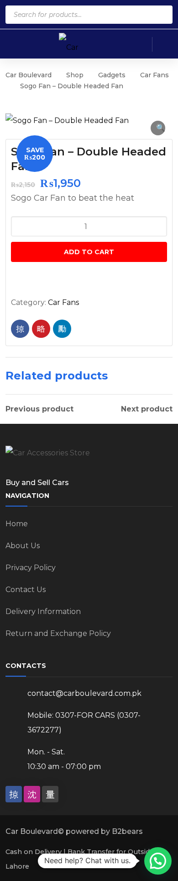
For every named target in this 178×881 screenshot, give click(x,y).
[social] (13, 794)
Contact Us (25, 589)
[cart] (139, 44)
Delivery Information (43, 611)
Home (16, 523)
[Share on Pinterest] (41, 329)
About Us (22, 545)
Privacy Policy (30, 567)
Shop (75, 75)
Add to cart (89, 252)
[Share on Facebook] (20, 329)
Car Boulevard (28, 75)
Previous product (39, 409)
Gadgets (112, 75)
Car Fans (154, 75)
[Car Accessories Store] (77, 43)
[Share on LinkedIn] (62, 329)
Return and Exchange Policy (58, 633)
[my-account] (164, 44)
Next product (147, 409)
